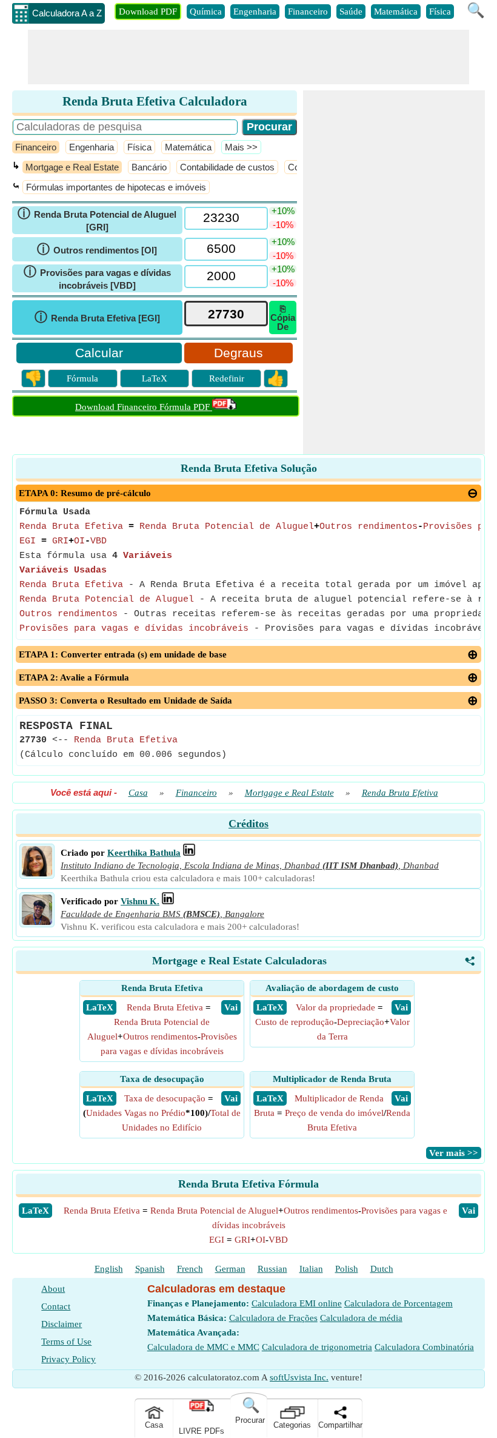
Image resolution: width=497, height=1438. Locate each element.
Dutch (381, 1269)
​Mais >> (241, 147)
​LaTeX (35, 1210)
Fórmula (82, 378)
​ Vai (231, 1007)
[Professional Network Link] (189, 853)
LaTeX (154, 378)
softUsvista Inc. (299, 1377)
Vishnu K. (140, 901)
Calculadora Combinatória (424, 1347)
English (109, 1269)
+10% (283, 211)
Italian (311, 1269)
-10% (283, 225)
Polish (346, 1269)
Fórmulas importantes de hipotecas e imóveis (116, 187)
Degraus (238, 353)
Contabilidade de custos (227, 167)
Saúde (350, 11)
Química (206, 11)
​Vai (468, 1210)
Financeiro (308, 11)
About (53, 1289)
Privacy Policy (68, 1359)
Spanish (150, 1269)
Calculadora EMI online (297, 1303)
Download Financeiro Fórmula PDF (143, 407)
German (230, 1269)
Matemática (396, 11)
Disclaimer (61, 1324)
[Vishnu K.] (37, 922)
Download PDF (148, 11)
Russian (272, 1269)
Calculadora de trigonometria (317, 1347)
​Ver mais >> (453, 1153)
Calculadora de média (361, 1318)
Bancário (149, 167)
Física (440, 11)
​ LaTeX (99, 1007)
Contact (55, 1306)
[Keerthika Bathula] (37, 873)
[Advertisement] (248, 57)
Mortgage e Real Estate (72, 167)
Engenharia (254, 11)
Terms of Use (66, 1341)
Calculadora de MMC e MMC (203, 1347)
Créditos (248, 824)
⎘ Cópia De (282, 317)
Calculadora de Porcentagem (398, 1303)
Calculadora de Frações (273, 1318)
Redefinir (226, 378)
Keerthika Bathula (144, 853)
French (190, 1269)
